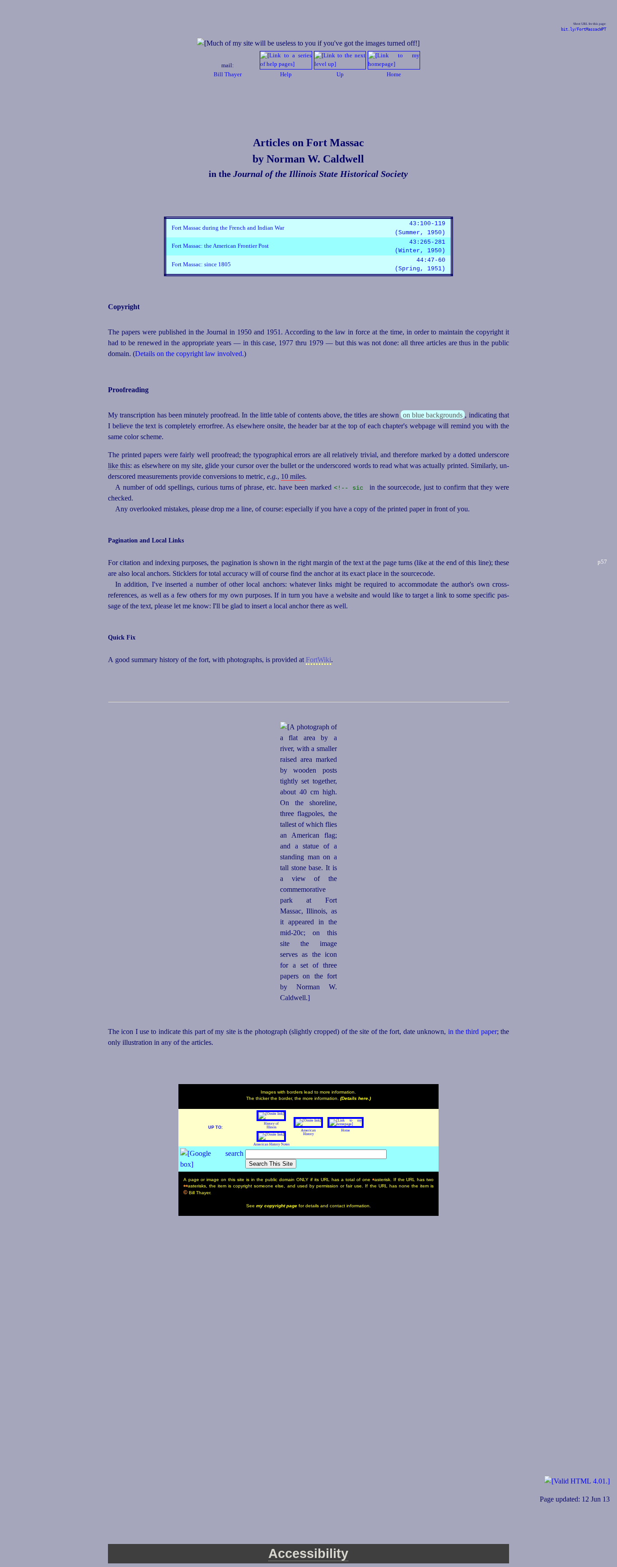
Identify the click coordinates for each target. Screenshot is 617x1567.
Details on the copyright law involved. (189, 353)
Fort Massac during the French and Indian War (228, 228)
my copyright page (277, 1205)
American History (308, 1132)
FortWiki (318, 659)
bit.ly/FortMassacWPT (583, 29)
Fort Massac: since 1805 (201, 264)
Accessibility (308, 1553)
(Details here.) (355, 1098)
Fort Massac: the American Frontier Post (220, 246)
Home (345, 1130)
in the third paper (472, 1031)
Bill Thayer (228, 74)
